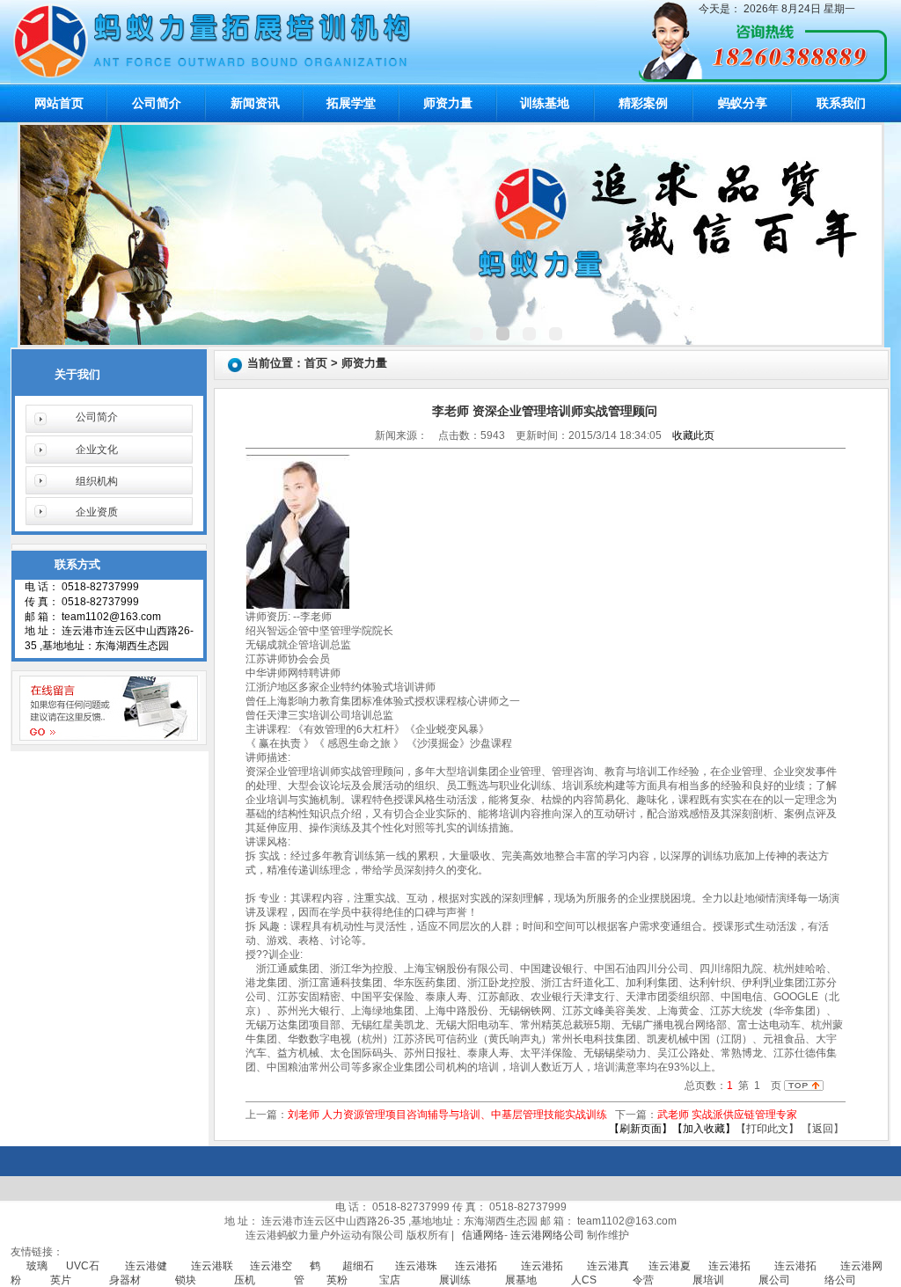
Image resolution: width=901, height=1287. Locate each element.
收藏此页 (693, 435)
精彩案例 (643, 103)
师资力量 (447, 103)
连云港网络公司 (547, 1235)
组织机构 (97, 481)
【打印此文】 (767, 1128)
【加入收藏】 (704, 1128)
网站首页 (59, 103)
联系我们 (841, 103)
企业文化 (97, 449)
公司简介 (156, 103)
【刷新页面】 (640, 1128)
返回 (822, 1128)
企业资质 (97, 512)
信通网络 (483, 1235)
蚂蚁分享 (742, 103)
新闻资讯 (255, 103)
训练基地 (544, 103)
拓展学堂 (351, 103)
